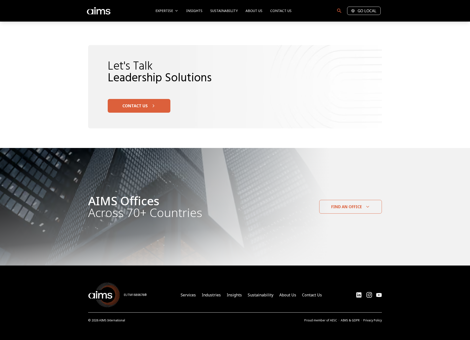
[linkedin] (358, 294)
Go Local (367, 10)
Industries (211, 295)
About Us (254, 10)
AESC (333, 320)
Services (188, 295)
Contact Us (281, 10)
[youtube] (369, 295)
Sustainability (224, 10)
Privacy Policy (372, 320)
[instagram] (379, 294)
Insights (194, 10)
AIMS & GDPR (350, 320)
